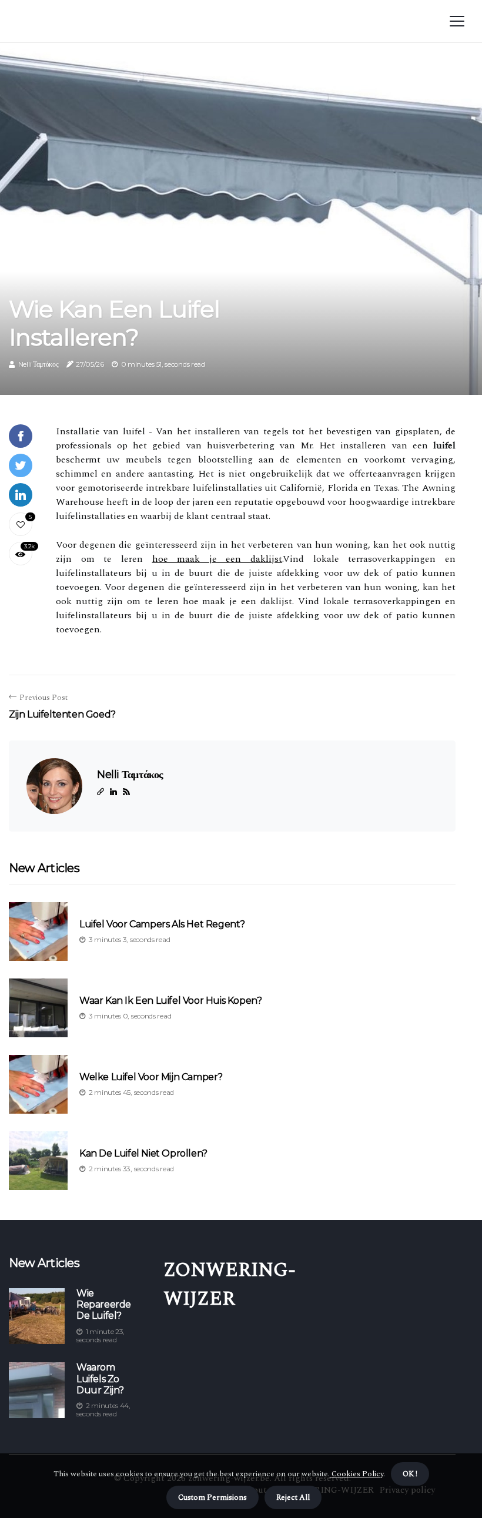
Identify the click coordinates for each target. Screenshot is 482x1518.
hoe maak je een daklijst (217, 559)
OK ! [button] (410, 1474)
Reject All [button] (293, 1497)
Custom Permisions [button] (212, 1497)
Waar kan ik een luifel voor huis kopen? (170, 1000)
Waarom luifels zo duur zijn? (100, 1378)
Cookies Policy (356, 1474)
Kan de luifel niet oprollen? (143, 1153)
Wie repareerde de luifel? (103, 1304)
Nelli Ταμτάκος (38, 364)
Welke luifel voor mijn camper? (151, 1077)
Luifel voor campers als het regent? (162, 924)
